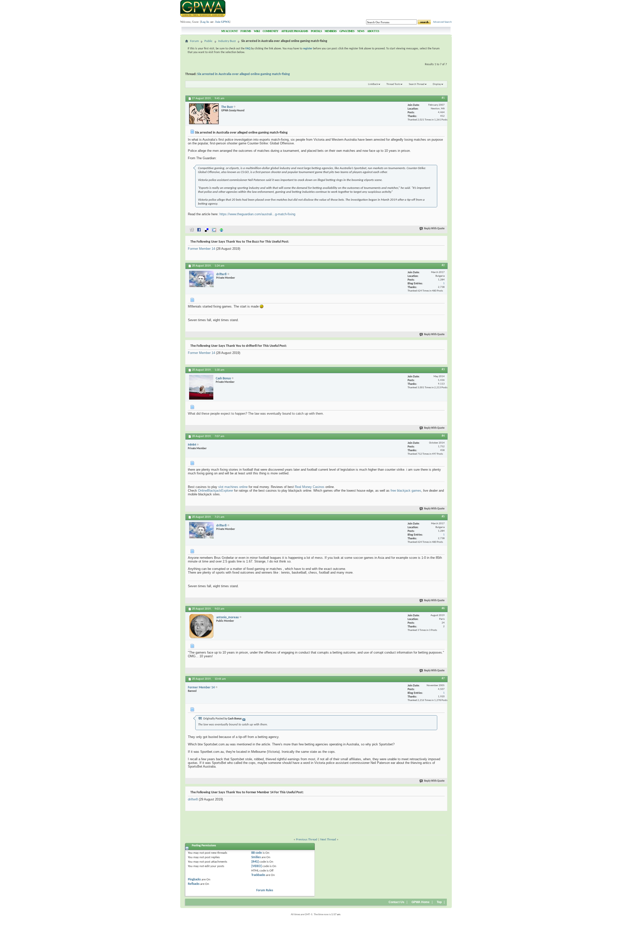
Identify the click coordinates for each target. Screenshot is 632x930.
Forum (194, 41)
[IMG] (255, 861)
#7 (443, 678)
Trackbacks (258, 875)
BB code (256, 852)
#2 (443, 265)
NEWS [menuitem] (360, 31)
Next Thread (328, 839)
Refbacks (193, 884)
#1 (443, 98)
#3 (443, 369)
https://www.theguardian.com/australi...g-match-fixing (257, 214)
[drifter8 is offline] (201, 279)
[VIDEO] (256, 866)
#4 (443, 435)
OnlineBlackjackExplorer (215, 490)
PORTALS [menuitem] (316, 31)
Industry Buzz (227, 41)
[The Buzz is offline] (204, 113)
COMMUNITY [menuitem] (270, 31)
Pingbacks (194, 879)
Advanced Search (442, 22)
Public (208, 41)
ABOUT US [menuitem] (373, 31)
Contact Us (396, 902)
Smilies (256, 857)
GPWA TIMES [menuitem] (346, 31)
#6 (443, 608)
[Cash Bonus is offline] (201, 387)
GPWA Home (421, 902)
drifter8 (193, 799)
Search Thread (416, 84)
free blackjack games (406, 490)
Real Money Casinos (309, 487)
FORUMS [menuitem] (245, 31)
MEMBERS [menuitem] (330, 31)
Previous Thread (306, 839)
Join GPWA (222, 21)
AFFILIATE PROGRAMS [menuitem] (294, 31)
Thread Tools (393, 84)
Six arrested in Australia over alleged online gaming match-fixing (243, 74)
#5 (443, 516)
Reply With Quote (434, 228)
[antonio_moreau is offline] (201, 626)
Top (439, 902)
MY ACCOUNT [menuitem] (229, 31)
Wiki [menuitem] (257, 31)
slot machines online (233, 487)
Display (437, 84)
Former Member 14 (201, 249)
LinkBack (373, 84)
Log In (205, 21)
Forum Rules (264, 890)
